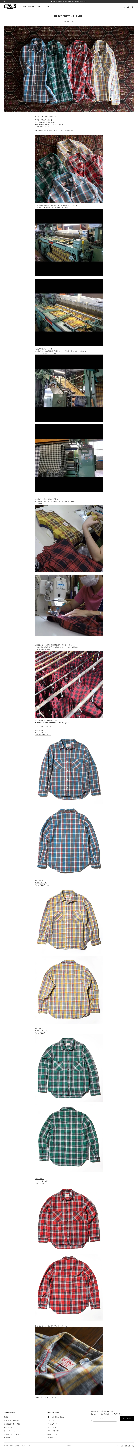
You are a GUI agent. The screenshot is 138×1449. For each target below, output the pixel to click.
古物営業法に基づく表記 (12, 1424)
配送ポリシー (8, 1417)
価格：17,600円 (40, 1033)
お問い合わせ (8, 1427)
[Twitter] (133, 1446)
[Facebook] (118, 1446)
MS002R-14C (39, 1028)
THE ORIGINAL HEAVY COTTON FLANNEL (49, 124)
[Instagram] (122, 1446)
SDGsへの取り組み (53, 1431)
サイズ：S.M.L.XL (41, 732)
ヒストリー (51, 1420)
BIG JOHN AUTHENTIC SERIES (45, 122)
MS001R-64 (39, 730)
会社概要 (50, 1438)
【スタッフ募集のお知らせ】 (56, 1417)
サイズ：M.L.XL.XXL (41, 1031)
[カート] (132, 7)
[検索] (124, 7)
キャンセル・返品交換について (14, 1420)
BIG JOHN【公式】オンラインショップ (19, 1446)
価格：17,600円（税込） (43, 735)
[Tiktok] (129, 1446)
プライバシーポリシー (11, 1431)
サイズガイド (51, 1427)
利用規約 (7, 1438)
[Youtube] (125, 1446)
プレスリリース (52, 1424)
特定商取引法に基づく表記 (12, 1434)
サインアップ (127, 1418)
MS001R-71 (39, 880)
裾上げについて (52, 1434)
